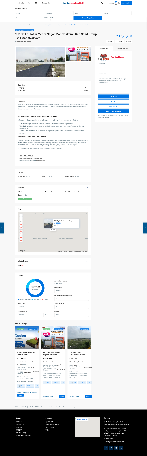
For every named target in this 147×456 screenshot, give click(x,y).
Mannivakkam (39, 25)
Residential (20, 3)
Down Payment (22, 311)
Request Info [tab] (104, 48)
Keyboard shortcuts (62, 251)
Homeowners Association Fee (63, 295)
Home (16, 25)
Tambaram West (30, 362)
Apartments (50, 422)
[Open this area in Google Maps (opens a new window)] (21, 250)
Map (19, 209)
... (32, 381)
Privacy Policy (21, 433)
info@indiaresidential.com (115, 442)
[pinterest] (111, 448)
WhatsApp (114, 106)
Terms (86, 251)
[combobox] (29, 13)
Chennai (30, 25)
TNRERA (19, 430)
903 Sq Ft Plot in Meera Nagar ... (64, 221)
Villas (47, 430)
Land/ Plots (23, 25)
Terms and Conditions (23, 435)
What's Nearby (23, 261)
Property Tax (58, 287)
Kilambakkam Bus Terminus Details (31, 158)
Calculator (22, 275)
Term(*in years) (59, 303)
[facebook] (106, 448)
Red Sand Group (117, 57)
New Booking (20, 30)
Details (20, 172)
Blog (36, 3)
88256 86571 (109, 3)
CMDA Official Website (27, 156)
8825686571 (110, 438)
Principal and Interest (60, 281)
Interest (56, 311)
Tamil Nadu (77, 192)
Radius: (49, 17)
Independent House (52, 425)
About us (19, 422)
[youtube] (116, 448)
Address (21, 188)
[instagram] (121, 448)
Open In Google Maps (25, 199)
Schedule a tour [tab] (123, 48)
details (20, 395)
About (30, 3)
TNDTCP (19, 427)
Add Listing (126, 3)
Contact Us (46, 3)
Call (114, 101)
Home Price (21, 303)
